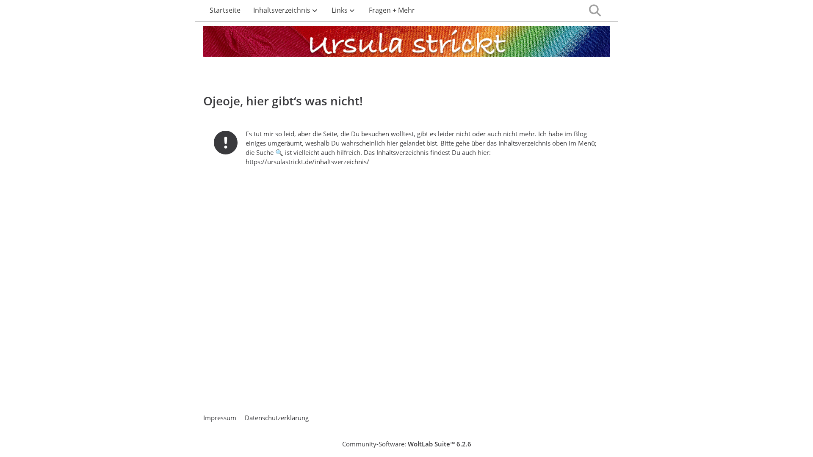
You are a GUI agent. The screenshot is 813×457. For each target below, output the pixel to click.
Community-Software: (406, 444)
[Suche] (595, 10)
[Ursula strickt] (406, 43)
